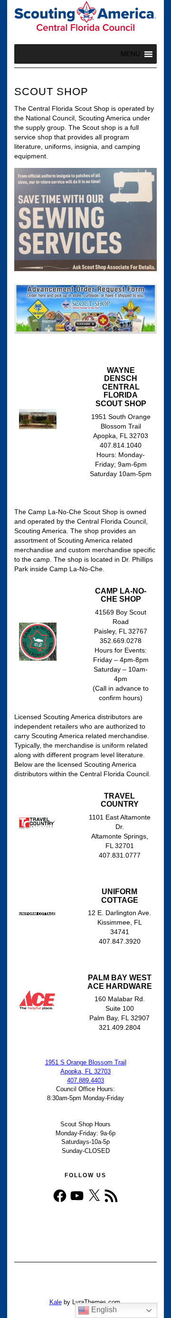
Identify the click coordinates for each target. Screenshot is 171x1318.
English (103, 1310)
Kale (55, 1302)
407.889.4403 (85, 1080)
